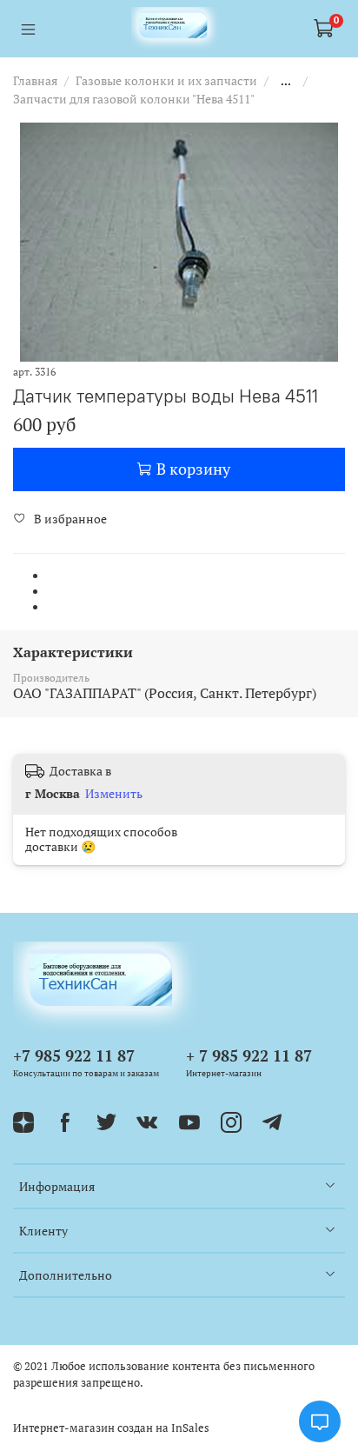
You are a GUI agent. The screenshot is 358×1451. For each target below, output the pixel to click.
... (286, 81)
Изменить (114, 794)
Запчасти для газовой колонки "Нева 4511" (134, 98)
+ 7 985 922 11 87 (249, 1055)
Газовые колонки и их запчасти (166, 80)
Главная (35, 80)
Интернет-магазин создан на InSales (111, 1428)
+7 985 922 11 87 (74, 1055)
